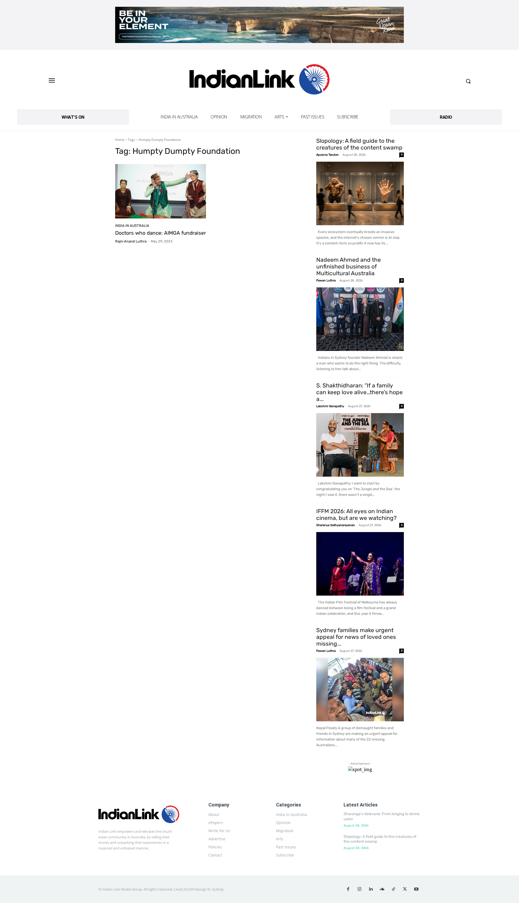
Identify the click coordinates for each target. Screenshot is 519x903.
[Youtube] (416, 889)
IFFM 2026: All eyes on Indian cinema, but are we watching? (356, 514)
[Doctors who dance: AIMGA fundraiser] (160, 191)
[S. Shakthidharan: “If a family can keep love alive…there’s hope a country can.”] (360, 445)
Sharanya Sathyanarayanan (335, 525)
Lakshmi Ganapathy (330, 406)
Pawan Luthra (326, 280)
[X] (405, 889)
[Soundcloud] (382, 889)
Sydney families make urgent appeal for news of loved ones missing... (356, 637)
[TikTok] (393, 889)
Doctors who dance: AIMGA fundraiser (160, 233)
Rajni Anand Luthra (131, 241)
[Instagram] (359, 889)
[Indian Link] (259, 81)
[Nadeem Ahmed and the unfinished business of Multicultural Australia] (360, 319)
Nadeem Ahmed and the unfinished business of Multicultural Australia (348, 266)
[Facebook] (348, 889)
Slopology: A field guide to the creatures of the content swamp (359, 144)
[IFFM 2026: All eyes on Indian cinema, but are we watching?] (360, 564)
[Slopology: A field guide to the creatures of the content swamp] (360, 193)
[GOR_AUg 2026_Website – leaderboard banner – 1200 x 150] (259, 25)
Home (119, 139)
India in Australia (132, 225)
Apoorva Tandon (327, 155)
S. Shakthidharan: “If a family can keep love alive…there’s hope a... (359, 392)
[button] (468, 81)
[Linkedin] (371, 889)
